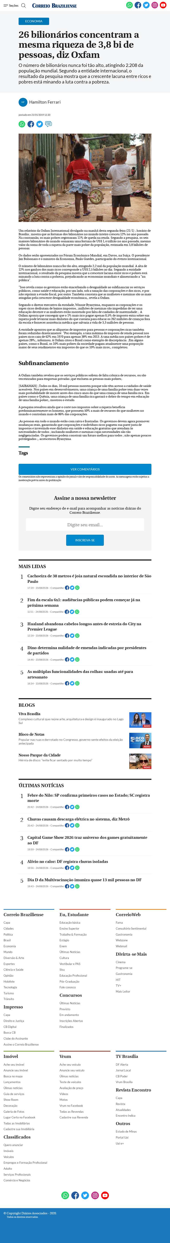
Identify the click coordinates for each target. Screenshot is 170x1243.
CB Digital (10, 1027)
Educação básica (70, 922)
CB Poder (122, 1076)
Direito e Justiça (14, 1021)
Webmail (121, 946)
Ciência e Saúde (13, 969)
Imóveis (9, 1151)
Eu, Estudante (74, 914)
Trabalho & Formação (73, 934)
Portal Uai (122, 1137)
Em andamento (69, 1015)
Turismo (9, 993)
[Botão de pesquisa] (23, 5)
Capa (7, 922)
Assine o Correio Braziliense (21, 1044)
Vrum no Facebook (71, 1105)
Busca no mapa (13, 1076)
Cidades (9, 928)
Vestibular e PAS (70, 964)
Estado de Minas (126, 1131)
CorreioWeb (128, 914)
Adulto (8, 1168)
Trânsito (9, 999)
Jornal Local (123, 1070)
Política (8, 934)
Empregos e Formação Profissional (25, 1162)
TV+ (118, 985)
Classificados (17, 1137)
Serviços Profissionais (17, 1174)
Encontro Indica (125, 1115)
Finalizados (66, 1027)
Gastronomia (124, 934)
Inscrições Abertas (71, 1021)
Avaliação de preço (71, 1088)
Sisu (62, 969)
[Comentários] (48, 126)
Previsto (65, 1009)
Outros (123, 1123)
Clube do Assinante (16, 1038)
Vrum (65, 1056)
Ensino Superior (69, 928)
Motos (64, 1099)
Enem (63, 946)
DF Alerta (122, 1064)
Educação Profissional (73, 975)
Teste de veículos (70, 1082)
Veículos (9, 1157)
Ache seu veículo (70, 1064)
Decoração (10, 1105)
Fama (119, 922)
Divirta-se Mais (131, 954)
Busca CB (9, 1032)
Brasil (7, 940)
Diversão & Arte (14, 958)
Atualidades (123, 1110)
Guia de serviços (14, 1094)
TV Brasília (127, 1056)
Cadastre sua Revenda (74, 1117)
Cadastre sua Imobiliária (19, 1129)
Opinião (8, 975)
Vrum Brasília (124, 1082)
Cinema (121, 962)
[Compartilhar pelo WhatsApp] (77, 589)
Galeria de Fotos (14, 1111)
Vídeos (64, 1094)
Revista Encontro (133, 1090)
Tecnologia (10, 987)
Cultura (64, 958)
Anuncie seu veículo (72, 1070)
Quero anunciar (13, 1145)
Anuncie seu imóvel (16, 1070)
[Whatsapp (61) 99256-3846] (129, 7)
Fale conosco (68, 987)
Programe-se (124, 968)
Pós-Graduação (69, 981)
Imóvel (11, 1056)
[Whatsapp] (22, 126)
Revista (120, 1104)
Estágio (64, 940)
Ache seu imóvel (14, 1064)
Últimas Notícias (70, 952)
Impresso (13, 1007)
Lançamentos (12, 1082)
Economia (10, 946)
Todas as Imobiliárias (17, 1123)
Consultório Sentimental (131, 928)
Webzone (122, 940)
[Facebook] (138, 7)
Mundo (8, 952)
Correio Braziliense (23, 914)
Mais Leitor (123, 991)
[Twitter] (39, 126)
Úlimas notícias (13, 1088)
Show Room (11, 1099)
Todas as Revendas (72, 1111)
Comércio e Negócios (17, 1180)
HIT (118, 980)
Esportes (9, 964)
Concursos (71, 995)
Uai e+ (120, 1143)
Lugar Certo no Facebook (19, 1117)
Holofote (9, 981)
